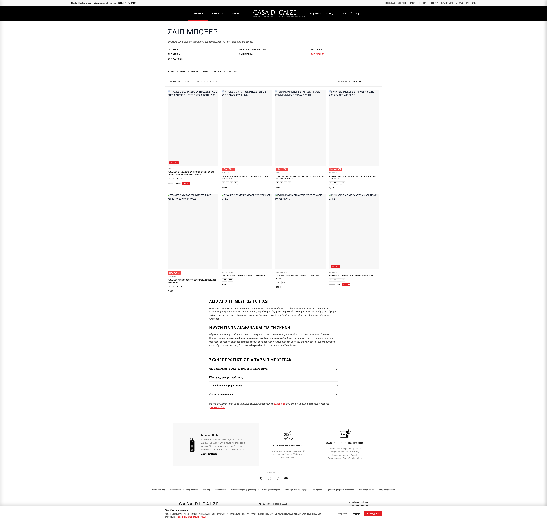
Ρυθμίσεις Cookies (387, 490)
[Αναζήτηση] (345, 13)
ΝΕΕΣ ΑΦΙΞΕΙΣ (402, 3)
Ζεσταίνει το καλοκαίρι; (221, 394)
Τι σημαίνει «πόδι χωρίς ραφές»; (226, 385)
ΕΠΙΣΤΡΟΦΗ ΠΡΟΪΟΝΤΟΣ (419, 3)
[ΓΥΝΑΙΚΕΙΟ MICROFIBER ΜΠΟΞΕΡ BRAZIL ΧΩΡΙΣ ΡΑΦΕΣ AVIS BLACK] (247, 128)
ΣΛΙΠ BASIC (173, 49)
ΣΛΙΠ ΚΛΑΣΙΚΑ (246, 54)
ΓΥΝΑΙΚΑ (198, 13)
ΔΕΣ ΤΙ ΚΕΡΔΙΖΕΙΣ (209, 454)
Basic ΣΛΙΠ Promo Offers (252, 49)
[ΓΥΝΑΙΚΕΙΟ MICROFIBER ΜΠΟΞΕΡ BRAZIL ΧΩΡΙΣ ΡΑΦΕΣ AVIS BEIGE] (354, 128)
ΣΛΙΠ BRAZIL (317, 49)
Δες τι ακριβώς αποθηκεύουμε (192, 517)
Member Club (175, 490)
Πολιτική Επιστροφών (270, 490)
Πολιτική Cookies (366, 490)
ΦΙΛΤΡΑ (176, 81)
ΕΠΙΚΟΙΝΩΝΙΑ (471, 3)
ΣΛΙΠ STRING (174, 54)
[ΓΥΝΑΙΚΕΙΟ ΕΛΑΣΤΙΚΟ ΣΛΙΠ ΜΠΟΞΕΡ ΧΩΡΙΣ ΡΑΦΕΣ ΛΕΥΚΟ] (300, 231)
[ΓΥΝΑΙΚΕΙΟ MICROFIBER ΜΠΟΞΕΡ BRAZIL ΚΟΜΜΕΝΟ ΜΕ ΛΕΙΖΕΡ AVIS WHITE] (300, 128)
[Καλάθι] (357, 13)
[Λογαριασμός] (351, 13)
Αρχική (171, 71)
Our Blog (329, 13)
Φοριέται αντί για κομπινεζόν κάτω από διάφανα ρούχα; (238, 369)
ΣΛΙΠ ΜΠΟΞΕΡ (317, 54)
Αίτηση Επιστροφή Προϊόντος (243, 490)
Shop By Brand (192, 490)
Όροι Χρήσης (317, 490)
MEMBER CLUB (389, 3)
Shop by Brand (316, 13)
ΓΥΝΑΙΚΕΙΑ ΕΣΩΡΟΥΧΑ (198, 71)
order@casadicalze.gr (358, 502)
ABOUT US (459, 3)
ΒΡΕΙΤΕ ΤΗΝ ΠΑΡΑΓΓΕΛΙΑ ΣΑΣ (442, 3)
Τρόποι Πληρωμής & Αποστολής (340, 490)
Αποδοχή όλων (373, 513)
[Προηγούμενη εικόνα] (171, 128)
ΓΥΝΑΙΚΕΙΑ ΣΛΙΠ (218, 71)
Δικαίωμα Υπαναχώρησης (296, 490)
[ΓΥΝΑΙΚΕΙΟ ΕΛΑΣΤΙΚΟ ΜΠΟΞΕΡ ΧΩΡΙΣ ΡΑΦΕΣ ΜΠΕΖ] (247, 231)
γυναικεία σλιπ (217, 407)
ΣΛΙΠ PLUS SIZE (175, 59)
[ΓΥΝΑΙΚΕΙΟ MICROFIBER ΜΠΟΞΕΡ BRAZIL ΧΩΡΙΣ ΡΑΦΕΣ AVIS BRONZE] (193, 231)
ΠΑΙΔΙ (235, 13)
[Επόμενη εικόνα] (214, 128)
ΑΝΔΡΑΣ (217, 13)
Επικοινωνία (220, 490)
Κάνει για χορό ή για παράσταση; (226, 377)
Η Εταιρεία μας (158, 490)
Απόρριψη (356, 513)
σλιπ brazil (279, 403)
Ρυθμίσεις (342, 513)
